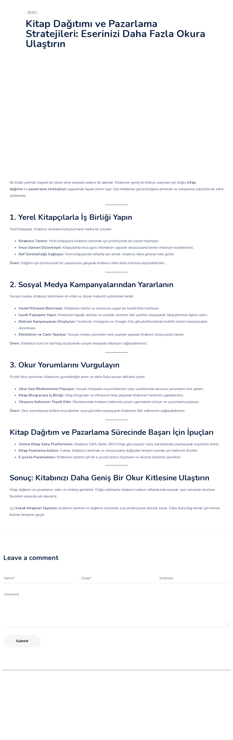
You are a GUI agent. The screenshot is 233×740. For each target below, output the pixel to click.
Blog (32, 12)
